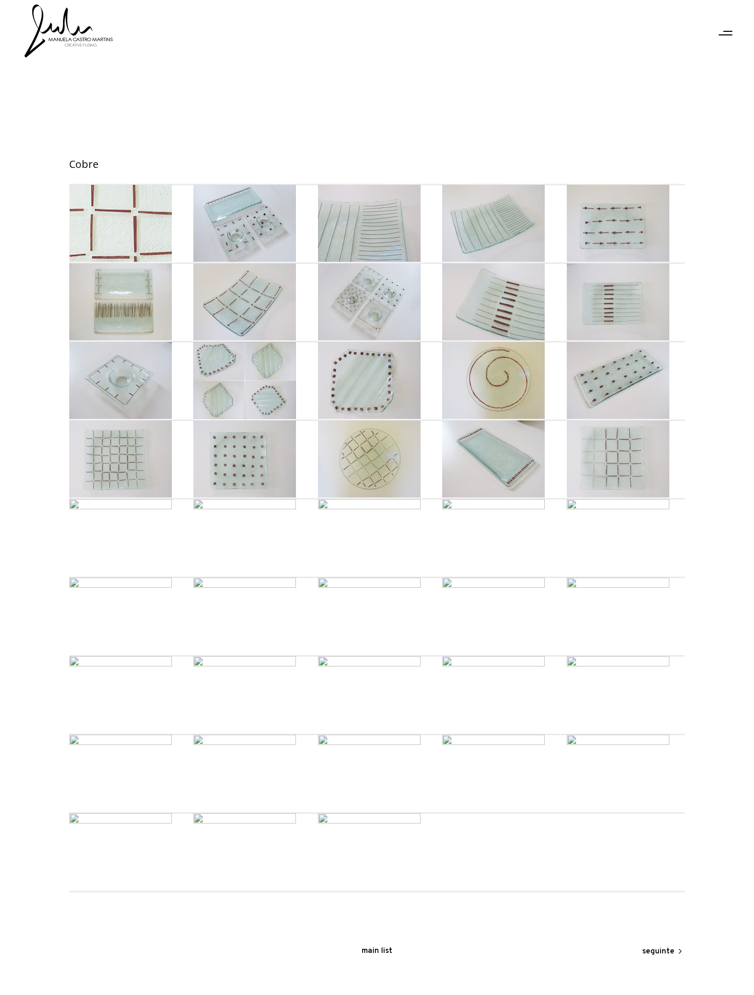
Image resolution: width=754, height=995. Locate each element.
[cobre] (128, 223)
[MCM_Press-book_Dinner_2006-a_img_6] (252, 773)
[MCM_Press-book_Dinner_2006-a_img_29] (128, 458)
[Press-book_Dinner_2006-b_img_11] (626, 301)
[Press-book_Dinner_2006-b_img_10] (128, 380)
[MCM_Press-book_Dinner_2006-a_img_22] (377, 537)
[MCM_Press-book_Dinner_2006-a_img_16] (501, 616)
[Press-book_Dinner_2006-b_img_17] (501, 223)
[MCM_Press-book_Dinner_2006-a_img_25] (626, 458)
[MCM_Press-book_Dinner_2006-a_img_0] (377, 851)
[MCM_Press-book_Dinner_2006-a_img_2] (128, 851)
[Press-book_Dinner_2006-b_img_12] (501, 301)
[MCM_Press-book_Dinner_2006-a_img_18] (252, 616)
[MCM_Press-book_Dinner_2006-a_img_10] (626, 694)
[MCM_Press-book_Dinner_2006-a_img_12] (377, 694)
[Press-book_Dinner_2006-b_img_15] (128, 301)
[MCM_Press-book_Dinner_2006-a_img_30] (626, 380)
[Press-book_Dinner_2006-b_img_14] (252, 301)
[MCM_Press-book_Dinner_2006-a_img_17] (377, 616)
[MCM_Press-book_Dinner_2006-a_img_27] (377, 458)
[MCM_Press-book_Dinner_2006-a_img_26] (501, 458)
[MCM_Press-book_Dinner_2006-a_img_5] (377, 773)
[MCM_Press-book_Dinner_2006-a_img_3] (626, 773)
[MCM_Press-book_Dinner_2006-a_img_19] (128, 616)
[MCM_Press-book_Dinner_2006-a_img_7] (128, 773)
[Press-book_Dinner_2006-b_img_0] (377, 380)
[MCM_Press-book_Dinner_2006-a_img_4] (501, 773)
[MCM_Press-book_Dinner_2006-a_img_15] (626, 616)
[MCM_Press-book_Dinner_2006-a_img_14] (128, 694)
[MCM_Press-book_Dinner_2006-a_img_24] (128, 537)
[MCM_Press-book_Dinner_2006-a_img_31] (501, 380)
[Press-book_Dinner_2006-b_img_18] (377, 223)
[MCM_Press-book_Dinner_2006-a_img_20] (626, 537)
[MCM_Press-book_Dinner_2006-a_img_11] (501, 694)
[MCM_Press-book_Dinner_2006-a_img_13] (252, 694)
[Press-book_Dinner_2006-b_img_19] (252, 223)
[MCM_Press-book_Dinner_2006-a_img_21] (501, 537)
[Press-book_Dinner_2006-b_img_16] (626, 223)
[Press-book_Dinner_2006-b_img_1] (252, 380)
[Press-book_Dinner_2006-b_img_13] (377, 301)
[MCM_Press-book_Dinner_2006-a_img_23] (252, 537)
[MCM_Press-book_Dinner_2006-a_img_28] (252, 458)
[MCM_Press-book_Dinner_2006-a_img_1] (252, 851)
